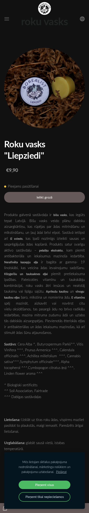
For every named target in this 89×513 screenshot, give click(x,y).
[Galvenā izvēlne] (6, 19)
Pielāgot (61, 472)
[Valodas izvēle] (82, 19)
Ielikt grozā (44, 197)
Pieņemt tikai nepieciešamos (44, 497)
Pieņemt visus (44, 485)
